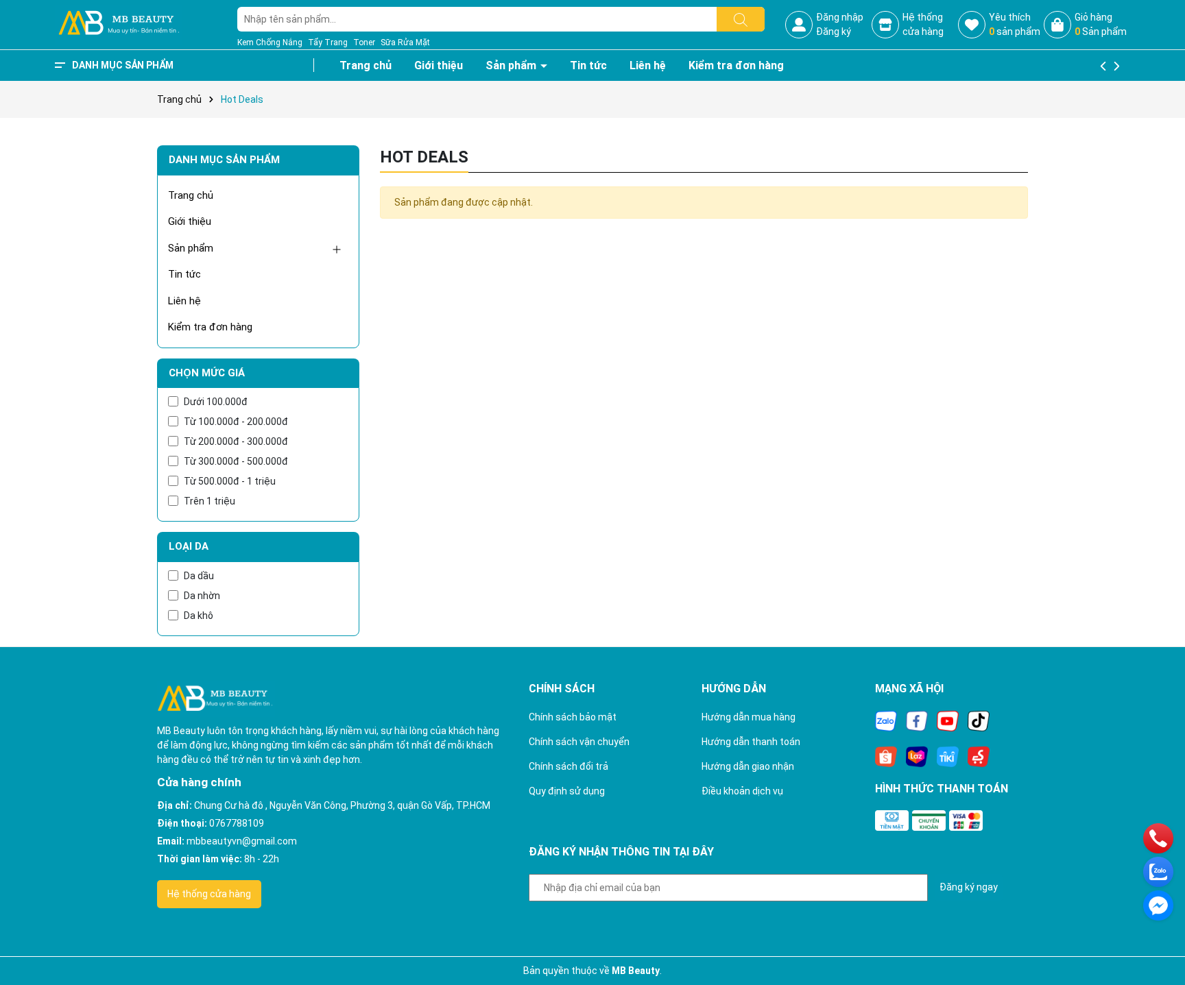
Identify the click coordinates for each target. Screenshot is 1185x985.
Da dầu (199, 575)
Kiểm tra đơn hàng (736, 65)
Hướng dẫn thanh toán (751, 741)
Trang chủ (365, 65)
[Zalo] (886, 720)
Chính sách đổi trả (568, 766)
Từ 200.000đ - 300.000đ (236, 441)
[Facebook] (917, 720)
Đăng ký (833, 31)
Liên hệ (648, 65)
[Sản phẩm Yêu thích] (971, 24)
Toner (364, 42)
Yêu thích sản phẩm (1014, 24)
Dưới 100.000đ (216, 401)
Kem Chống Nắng (269, 42)
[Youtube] (948, 720)
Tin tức (588, 65)
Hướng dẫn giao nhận (748, 766)
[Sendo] (979, 756)
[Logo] (118, 24)
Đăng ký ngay (968, 886)
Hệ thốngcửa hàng (923, 24)
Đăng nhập (839, 17)
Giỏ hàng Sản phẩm (1101, 24)
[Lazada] (917, 756)
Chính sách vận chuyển (579, 741)
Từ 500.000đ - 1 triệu (230, 481)
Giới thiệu (438, 65)
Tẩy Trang (328, 42)
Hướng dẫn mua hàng (748, 717)
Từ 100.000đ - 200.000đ (236, 421)
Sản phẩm (512, 65)
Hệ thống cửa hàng (209, 893)
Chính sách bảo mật (573, 717)
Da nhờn (202, 595)
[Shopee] (886, 756)
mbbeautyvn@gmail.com (242, 841)
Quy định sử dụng (567, 791)
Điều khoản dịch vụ (742, 791)
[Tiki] (948, 756)
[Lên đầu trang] (1157, 937)
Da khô (198, 615)
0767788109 (236, 823)
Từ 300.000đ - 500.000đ (236, 461)
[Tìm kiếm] (741, 19)
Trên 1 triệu (209, 501)
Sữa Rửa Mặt (405, 42)
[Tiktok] (979, 720)
